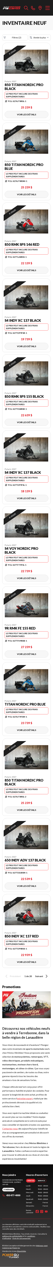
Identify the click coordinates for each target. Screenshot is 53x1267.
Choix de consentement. (21, 1238)
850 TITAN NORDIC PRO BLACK (24, 87)
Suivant (39, 976)
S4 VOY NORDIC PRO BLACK (21, 550)
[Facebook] (37, 1211)
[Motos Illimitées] (11, 7)
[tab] (30, 1180)
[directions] (40, 7)
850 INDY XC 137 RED (22, 936)
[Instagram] (41, 1211)
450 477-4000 (13, 1195)
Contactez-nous (10, 1128)
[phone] (33, 7)
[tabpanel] (37, 1196)
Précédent (15, 976)
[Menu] (47, 8)
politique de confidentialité (12, 1236)
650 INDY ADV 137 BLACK (25, 860)
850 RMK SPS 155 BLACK (24, 396)
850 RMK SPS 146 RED (22, 244)
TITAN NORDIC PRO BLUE (25, 704)
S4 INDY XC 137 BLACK (23, 320)
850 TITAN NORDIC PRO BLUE (24, 167)
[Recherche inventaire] (26, 7)
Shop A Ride (21, 1251)
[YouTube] (46, 1211)
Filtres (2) (16, 37)
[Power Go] (26, 1255)
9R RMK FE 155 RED (20, 628)
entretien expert (25, 1098)
